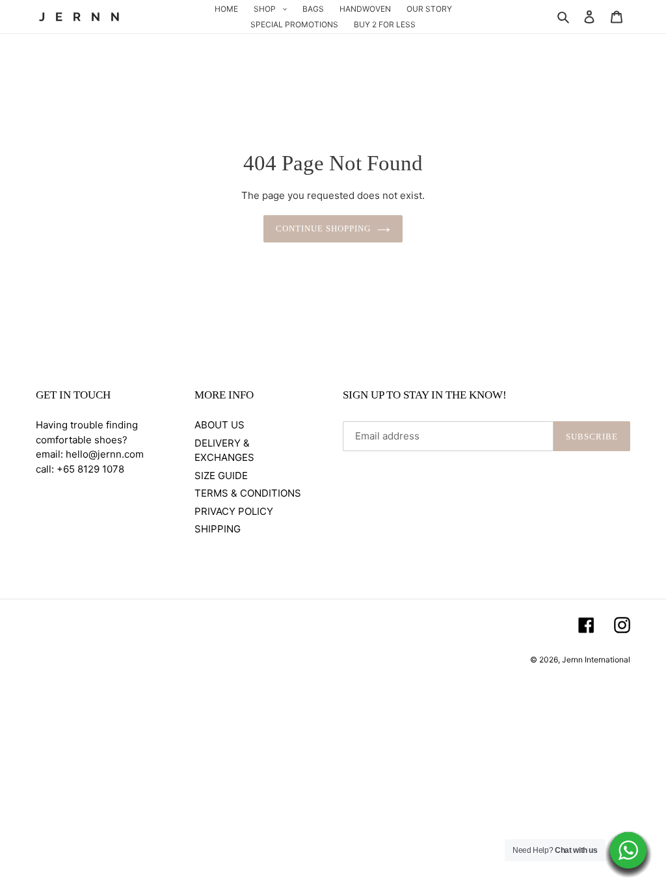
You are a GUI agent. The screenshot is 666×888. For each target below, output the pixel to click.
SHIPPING (217, 529)
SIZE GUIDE (221, 475)
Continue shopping (323, 228)
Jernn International (596, 659)
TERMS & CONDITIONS (247, 493)
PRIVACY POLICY (233, 511)
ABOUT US (219, 425)
